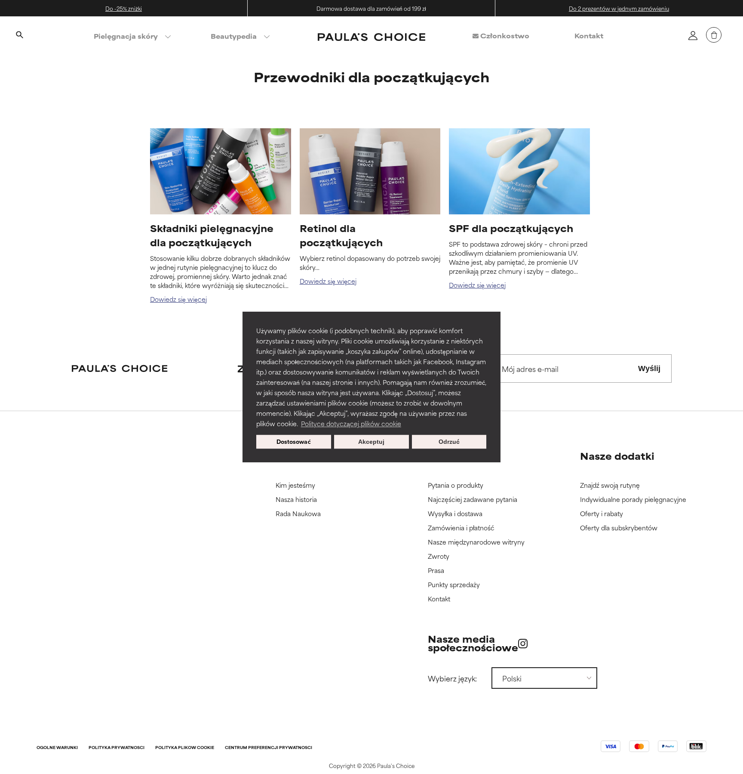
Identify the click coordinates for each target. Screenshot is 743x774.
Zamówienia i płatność (461, 528)
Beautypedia (234, 36)
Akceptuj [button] (371, 441)
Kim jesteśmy (295, 485)
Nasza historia (296, 499)
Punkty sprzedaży (454, 585)
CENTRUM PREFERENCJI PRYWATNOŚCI (268, 748)
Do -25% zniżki (123, 8)
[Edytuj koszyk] (714, 35)
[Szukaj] (19, 36)
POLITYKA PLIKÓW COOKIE (184, 748)
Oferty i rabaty (601, 514)
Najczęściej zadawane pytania (472, 499)
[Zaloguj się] (693, 35)
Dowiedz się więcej (178, 299)
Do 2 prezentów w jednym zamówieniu (619, 8)
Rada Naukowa (298, 514)
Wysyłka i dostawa (455, 514)
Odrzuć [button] (449, 441)
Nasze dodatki (617, 456)
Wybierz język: (452, 678)
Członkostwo (504, 35)
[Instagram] (523, 643)
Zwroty (438, 556)
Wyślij (649, 368)
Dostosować (293, 441)
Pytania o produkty (455, 485)
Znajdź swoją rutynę (610, 485)
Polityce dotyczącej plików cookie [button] (351, 423)
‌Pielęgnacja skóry (126, 36)
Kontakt (588, 35)
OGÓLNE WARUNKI (57, 748)
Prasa (436, 570)
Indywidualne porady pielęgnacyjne (633, 499)
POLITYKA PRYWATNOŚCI (116, 748)
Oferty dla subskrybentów (618, 528)
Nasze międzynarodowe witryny (476, 542)
